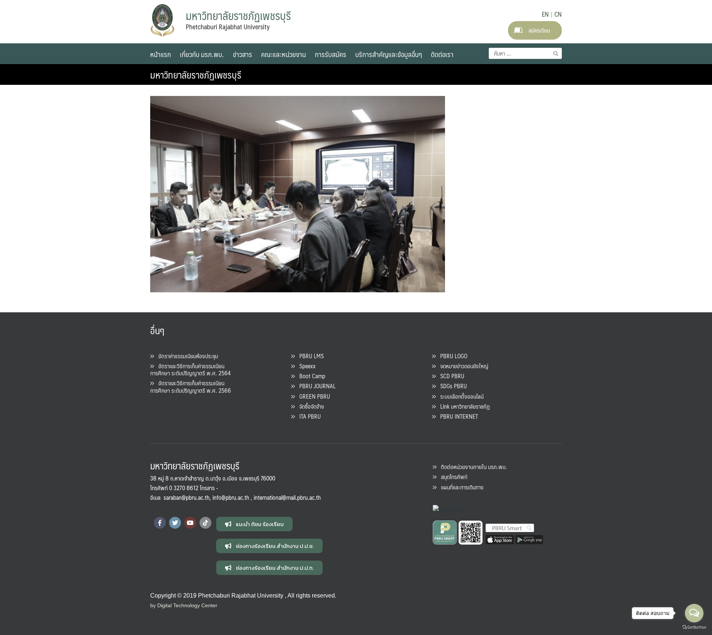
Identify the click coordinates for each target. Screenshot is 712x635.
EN (545, 14)
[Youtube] (190, 523)
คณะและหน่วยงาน (283, 54)
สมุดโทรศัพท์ (451, 477)
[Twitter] (175, 523)
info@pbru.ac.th (230, 497)
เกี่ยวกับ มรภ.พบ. (202, 54)
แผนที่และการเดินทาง (460, 487)
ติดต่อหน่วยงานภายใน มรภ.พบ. (471, 467)
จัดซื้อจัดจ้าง (309, 406)
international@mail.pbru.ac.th (287, 497)
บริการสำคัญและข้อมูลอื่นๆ (388, 54)
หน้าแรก (160, 54)
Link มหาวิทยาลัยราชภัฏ (463, 406)
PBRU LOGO (451, 356)
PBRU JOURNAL (315, 386)
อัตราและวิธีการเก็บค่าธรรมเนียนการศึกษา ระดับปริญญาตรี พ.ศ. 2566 (190, 386)
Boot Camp (310, 376)
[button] (254, 524)
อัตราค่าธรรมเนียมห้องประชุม (186, 356)
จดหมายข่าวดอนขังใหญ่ (462, 366)
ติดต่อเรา (442, 54)
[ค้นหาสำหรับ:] (525, 53)
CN (558, 14)
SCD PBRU (450, 376)
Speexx (305, 366)
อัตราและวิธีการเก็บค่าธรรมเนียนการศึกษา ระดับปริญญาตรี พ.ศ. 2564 (190, 369)
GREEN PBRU (312, 396)
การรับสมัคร (330, 54)
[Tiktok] (205, 523)
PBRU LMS (309, 356)
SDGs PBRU (451, 386)
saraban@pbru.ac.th (187, 497)
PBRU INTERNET (457, 416)
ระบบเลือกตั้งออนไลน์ (460, 396)
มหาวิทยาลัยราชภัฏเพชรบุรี (195, 74)
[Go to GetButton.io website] (694, 627)
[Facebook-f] (160, 523)
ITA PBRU (308, 416)
